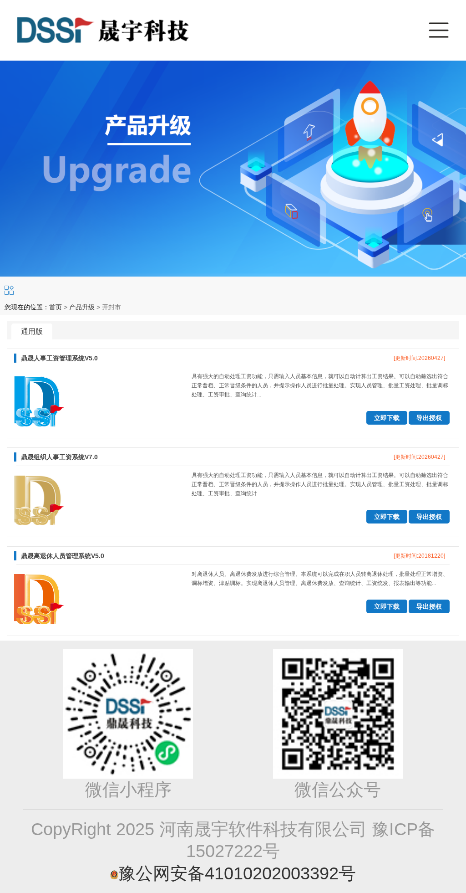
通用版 (32, 331)
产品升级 (82, 307)
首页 (55, 307)
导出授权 (429, 417)
